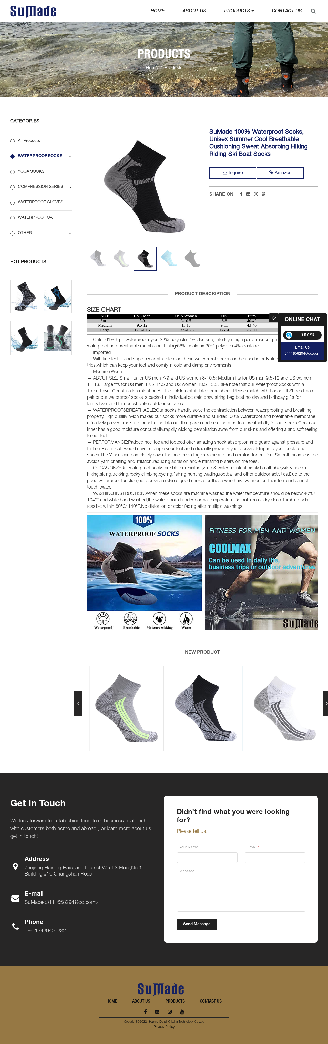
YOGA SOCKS (31, 172)
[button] (78, 703)
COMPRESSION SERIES (40, 187)
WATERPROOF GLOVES (40, 203)
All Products (29, 141)
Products (237, 11)
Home (158, 11)
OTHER (25, 233)
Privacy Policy (164, 1027)
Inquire (236, 173)
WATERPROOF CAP (36, 218)
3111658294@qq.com (302, 354)
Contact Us (287, 11)
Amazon (283, 173)
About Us (194, 11)
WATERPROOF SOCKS (40, 156)
